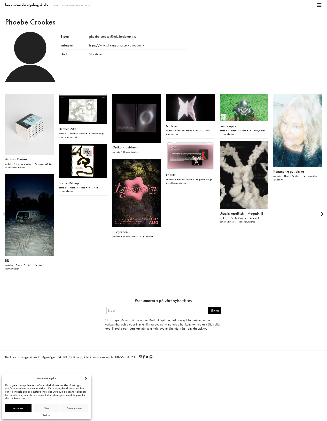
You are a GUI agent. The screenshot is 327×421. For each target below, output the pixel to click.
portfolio (9, 163)
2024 (202, 130)
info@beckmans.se (96, 357)
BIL (7, 260)
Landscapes (228, 126)
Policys (46, 415)
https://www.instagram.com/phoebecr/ (117, 45)
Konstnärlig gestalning (288, 171)
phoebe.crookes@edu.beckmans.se (112, 36)
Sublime (171, 126)
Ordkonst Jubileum (125, 147)
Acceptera (18, 408)
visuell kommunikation (15, 167)
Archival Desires (16, 159)
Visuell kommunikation (72, 5)
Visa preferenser (74, 408)
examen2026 (44, 163)
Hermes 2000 (68, 129)
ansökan (149, 236)
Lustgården (120, 232)
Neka (46, 408)
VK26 (87, 5)
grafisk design (98, 133)
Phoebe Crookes (23, 163)
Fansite (171, 175)
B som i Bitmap (69, 183)
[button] (86, 378)
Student (56, 5)
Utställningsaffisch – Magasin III (241, 213)
